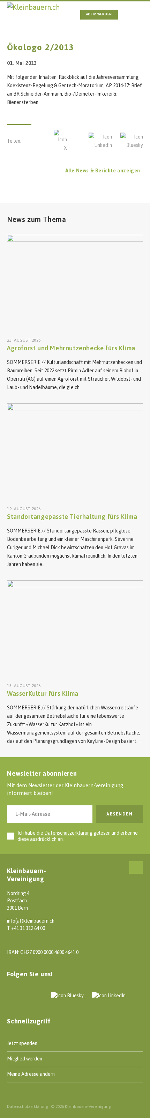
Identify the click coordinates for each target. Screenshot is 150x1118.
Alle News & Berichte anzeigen (102, 170)
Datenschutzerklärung (68, 833)
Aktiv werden (99, 14)
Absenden (119, 814)
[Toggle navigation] (135, 15)
